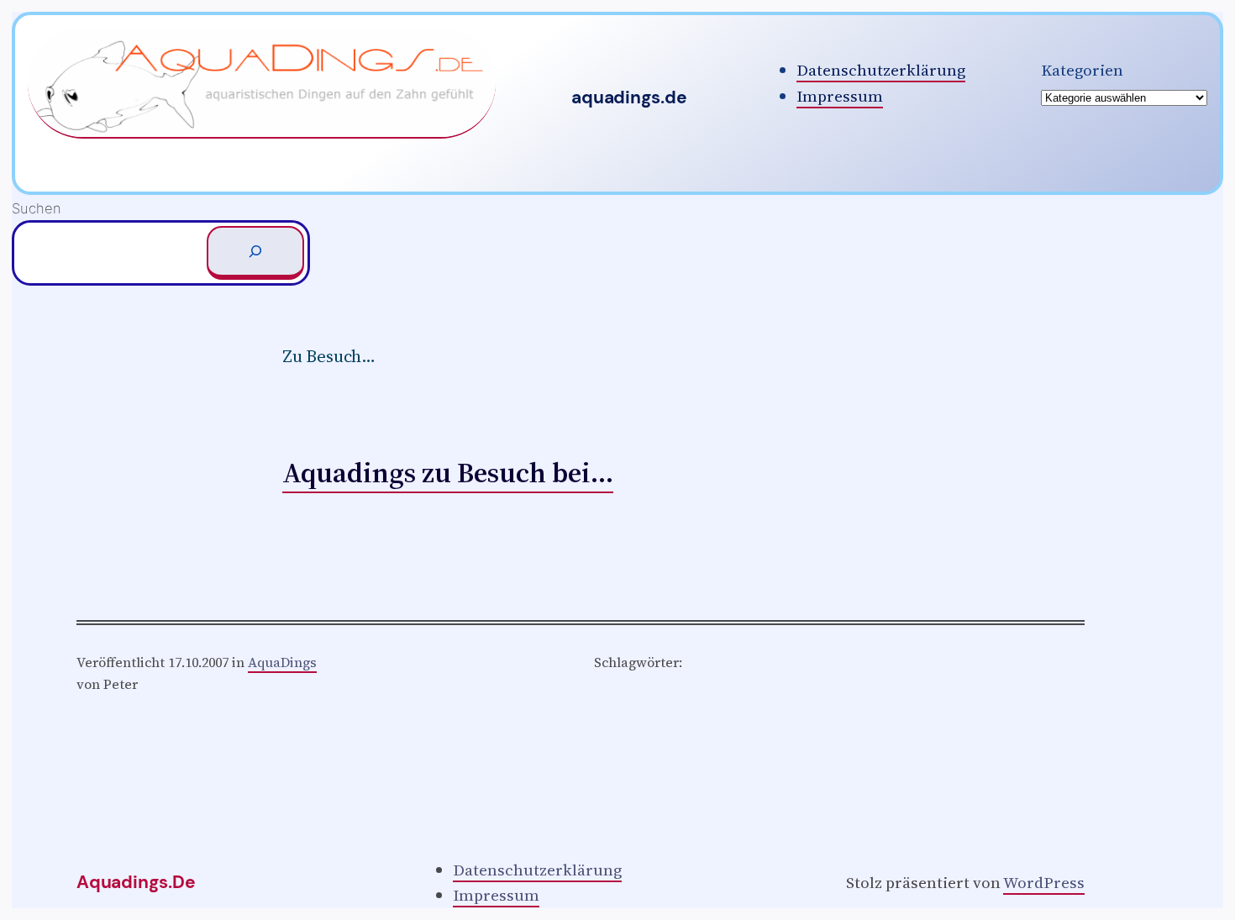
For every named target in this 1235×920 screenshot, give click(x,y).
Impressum (839, 96)
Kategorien (1082, 70)
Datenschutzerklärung (880, 70)
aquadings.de (628, 97)
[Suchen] (255, 253)
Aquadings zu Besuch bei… (447, 472)
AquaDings (282, 662)
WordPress (1044, 882)
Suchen (36, 208)
